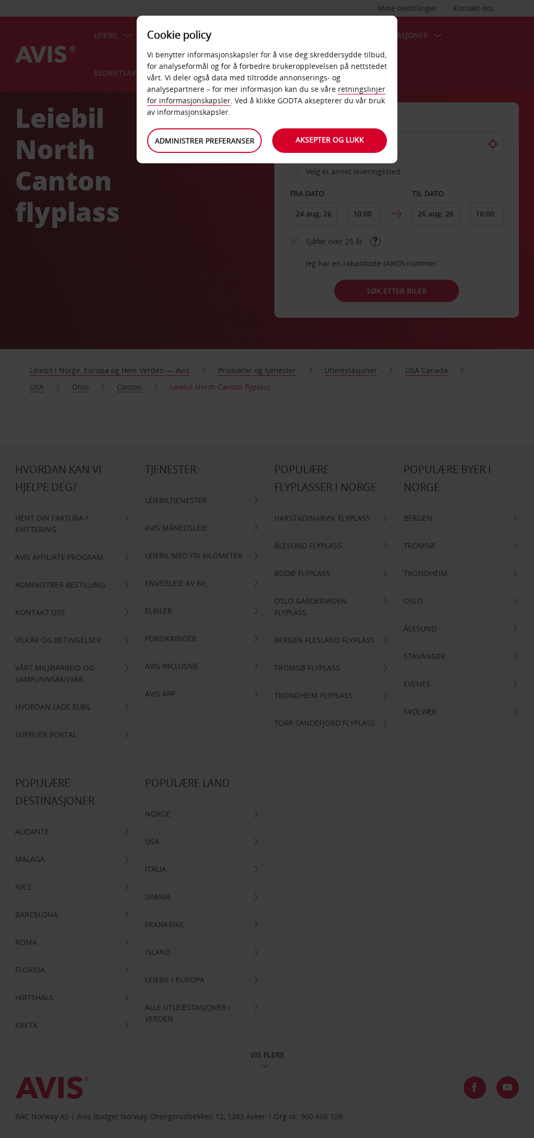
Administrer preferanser (204, 141)
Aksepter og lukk (330, 140)
